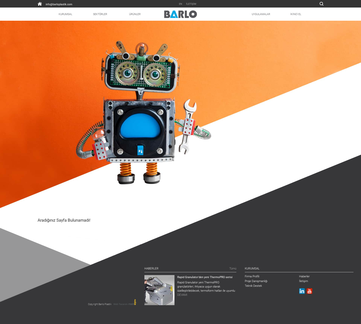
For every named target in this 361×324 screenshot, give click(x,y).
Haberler (304, 276)
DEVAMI (182, 295)
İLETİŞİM (191, 4)
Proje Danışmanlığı (256, 281)
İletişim (303, 281)
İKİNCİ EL (295, 14)
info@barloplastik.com (59, 4)
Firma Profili (252, 276)
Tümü (232, 268)
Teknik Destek (253, 285)
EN (180, 4)
